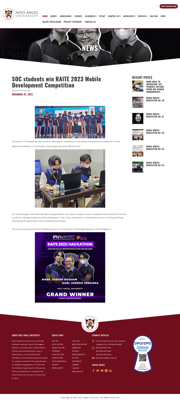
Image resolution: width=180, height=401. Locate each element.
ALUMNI (75, 358)
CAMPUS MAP (57, 358)
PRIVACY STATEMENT (73, 21)
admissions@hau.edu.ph (106, 358)
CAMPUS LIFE (114, 16)
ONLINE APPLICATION (51, 21)
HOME (45, 16)
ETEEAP (102, 16)
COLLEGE (76, 341)
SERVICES (142, 16)
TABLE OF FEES (58, 354)
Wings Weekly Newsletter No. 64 (155, 164)
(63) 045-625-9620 (103, 351)
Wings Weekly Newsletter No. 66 (155, 131)
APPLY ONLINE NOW (168, 6)
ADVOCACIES (128, 16)
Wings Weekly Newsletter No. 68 (155, 99)
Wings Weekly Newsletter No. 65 (155, 147)
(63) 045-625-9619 (103, 354)
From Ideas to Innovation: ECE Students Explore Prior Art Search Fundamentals (155, 86)
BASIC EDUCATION (79, 344)
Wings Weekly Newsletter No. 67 (155, 115)
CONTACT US (90, 21)
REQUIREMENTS (78, 354)
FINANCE (78, 16)
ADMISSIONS (65, 16)
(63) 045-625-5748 (103, 348)
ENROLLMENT (57, 368)
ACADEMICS (90, 16)
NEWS (163, 16)
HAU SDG (154, 16)
